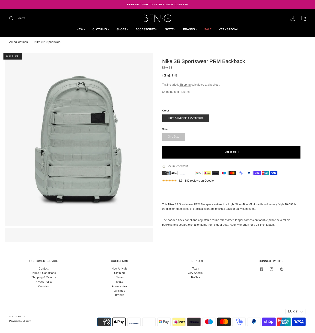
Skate (169, 29)
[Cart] (303, 19)
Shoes (121, 29)
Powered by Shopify (20, 321)
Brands (189, 29)
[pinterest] (281, 269)
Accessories (146, 29)
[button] (19, 140)
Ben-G (21, 316)
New (80, 29)
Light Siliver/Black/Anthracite (186, 118)
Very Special (228, 29)
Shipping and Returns (176, 91)
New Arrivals (119, 268)
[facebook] (261, 269)
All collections (18, 42)
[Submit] (42, 18)
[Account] (293, 18)
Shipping (185, 84)
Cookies (43, 286)
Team (195, 268)
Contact (43, 268)
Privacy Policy (43, 281)
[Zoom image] (78, 140)
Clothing (99, 29)
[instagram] (271, 269)
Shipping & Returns (43, 277)
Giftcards (119, 290)
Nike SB (167, 67)
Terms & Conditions (43, 273)
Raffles (195, 277)
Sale (207, 29)
